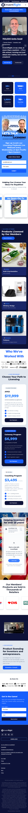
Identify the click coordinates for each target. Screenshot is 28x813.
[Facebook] (2, 734)
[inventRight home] (11, 5)
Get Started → (14, 420)
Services (3, 768)
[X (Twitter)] (5, 734)
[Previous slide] (2, 45)
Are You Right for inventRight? (8, 744)
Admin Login (14, 739)
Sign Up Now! (14, 719)
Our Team (3, 758)
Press (2, 761)
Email (3, 712)
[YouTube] (12, 734)
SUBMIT (14, 171)
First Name (5, 707)
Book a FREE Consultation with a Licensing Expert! (14, 10)
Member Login (24, 1)
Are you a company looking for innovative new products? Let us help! (12, 753)
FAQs (2, 773)
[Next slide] (25, 45)
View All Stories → (8, 238)
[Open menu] (25, 5)
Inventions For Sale (5, 763)
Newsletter (3, 747)
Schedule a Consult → (12, 667)
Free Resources (16, 1)
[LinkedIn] (8, 734)
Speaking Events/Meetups (7, 749)
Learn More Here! (14, 157)
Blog (2, 770)
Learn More (13, 58)
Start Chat (14, 560)
